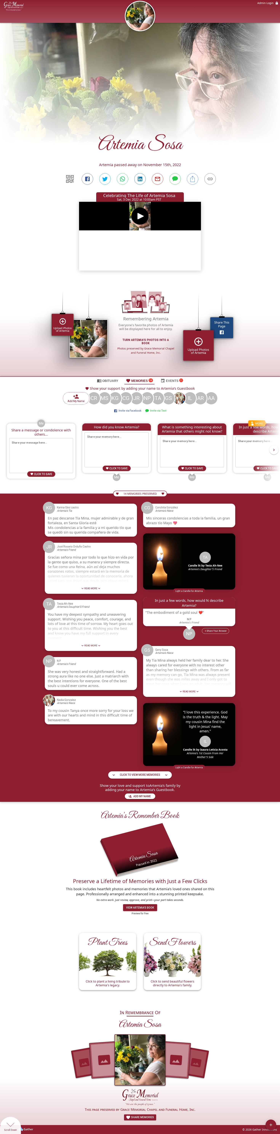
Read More (90, 588)
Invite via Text (157, 410)
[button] (189, 591)
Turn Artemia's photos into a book (146, 342)
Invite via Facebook (129, 410)
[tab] (107, 380)
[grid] (140, 328)
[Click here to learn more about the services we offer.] (140, 1097)
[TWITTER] (105, 179)
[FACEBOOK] (87, 179)
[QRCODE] (70, 179)
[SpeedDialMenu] (271, 1125)
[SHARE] (192, 179)
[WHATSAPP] (122, 179)
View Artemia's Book (140, 907)
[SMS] (175, 179)
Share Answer (217, 631)
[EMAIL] (157, 179)
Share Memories (142, 1117)
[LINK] (210, 179)
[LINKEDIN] (140, 179)
